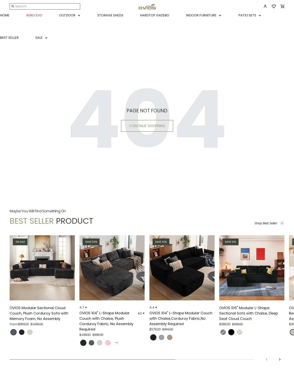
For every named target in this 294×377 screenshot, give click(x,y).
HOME (4, 15)
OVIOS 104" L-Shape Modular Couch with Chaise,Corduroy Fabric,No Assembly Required (180, 318)
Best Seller (9, 37)
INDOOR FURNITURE (201, 15)
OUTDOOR (67, 15)
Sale (39, 37)
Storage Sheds (110, 15)
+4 (116, 342)
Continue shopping (147, 125)
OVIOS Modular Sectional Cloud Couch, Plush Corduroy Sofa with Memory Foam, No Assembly (39, 313)
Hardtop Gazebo (154, 15)
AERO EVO (34, 15)
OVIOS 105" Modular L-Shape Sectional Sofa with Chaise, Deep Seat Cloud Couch (248, 313)
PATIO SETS (247, 15)
